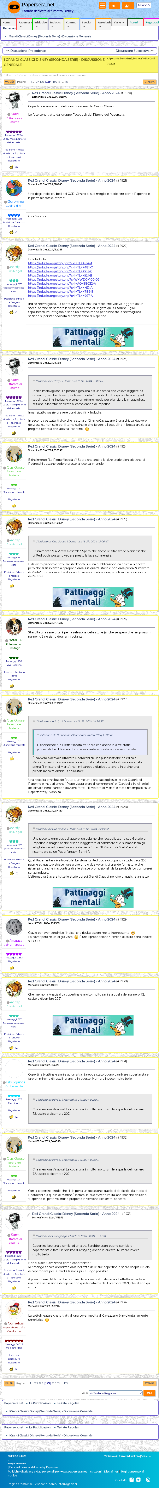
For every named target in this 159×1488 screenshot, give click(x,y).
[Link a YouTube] (143, 1480)
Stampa (149, 81)
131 (59, 81)
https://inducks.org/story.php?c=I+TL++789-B (61, 291)
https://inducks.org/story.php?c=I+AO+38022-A (62, 283)
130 (55, 81)
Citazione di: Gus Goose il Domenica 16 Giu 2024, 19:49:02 (72, 829)
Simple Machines (17, 1463)
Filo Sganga (15, 1082)
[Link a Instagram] (148, 1480)
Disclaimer (111, 1471)
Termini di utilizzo (129, 1456)
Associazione (104, 22)
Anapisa (16, 940)
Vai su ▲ (146, 1456)
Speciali (87, 22)
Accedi (134, 22)
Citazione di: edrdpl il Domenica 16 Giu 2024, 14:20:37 (69, 721)
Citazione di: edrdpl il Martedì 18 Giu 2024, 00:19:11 (67, 1099)
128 (42, 81)
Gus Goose (16, 467)
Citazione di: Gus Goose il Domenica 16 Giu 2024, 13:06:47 (72, 541)
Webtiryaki (110, 1456)
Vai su (9, 1383)
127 (37, 81)
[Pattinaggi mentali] (14, 294)
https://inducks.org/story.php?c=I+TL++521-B (60, 275)
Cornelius (16, 1323)
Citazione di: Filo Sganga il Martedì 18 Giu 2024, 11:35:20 (71, 1236)
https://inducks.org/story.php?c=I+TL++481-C (60, 267)
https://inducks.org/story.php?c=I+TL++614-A (60, 263)
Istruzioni (95, 1471)
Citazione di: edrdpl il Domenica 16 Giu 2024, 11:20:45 (69, 381)
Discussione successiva (132, 51)
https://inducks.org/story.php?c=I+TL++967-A (60, 296)
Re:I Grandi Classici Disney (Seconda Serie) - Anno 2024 (75, 93)
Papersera (25, 22)
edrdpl (16, 267)
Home (6, 22)
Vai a (84, 1392)
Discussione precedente (28, 51)
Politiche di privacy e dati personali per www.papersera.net (47, 1471)
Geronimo (15, 202)
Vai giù (9, 81)
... (34, 81)
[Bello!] (11, 167)
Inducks (55, 22)
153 (67, 81)
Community (73, 22)
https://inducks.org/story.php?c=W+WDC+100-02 (63, 279)
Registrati (152, 22)
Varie (117, 22)
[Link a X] (138, 1480)
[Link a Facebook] (132, 1480)
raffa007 (16, 640)
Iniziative (40, 22)
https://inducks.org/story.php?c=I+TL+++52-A (60, 288)
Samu (16, 114)
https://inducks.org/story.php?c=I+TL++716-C (60, 271)
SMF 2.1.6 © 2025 (17, 1456)
